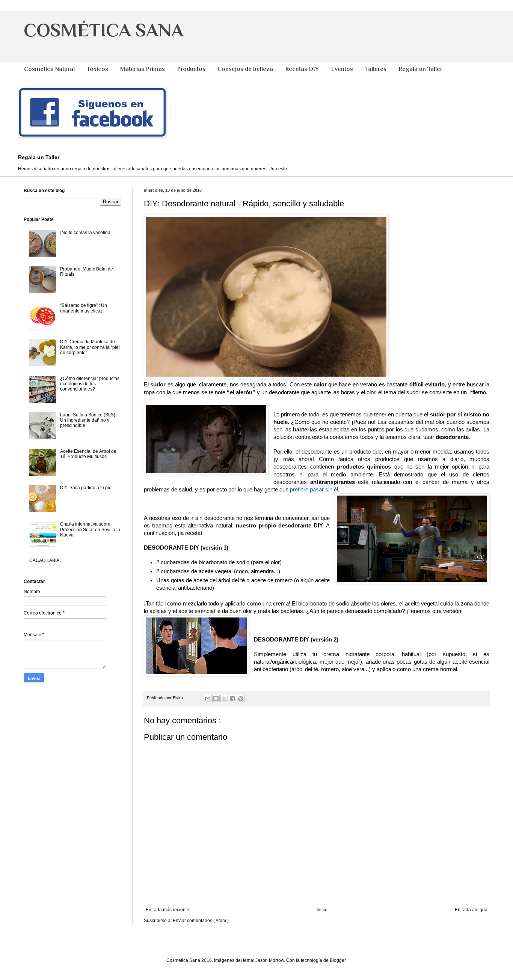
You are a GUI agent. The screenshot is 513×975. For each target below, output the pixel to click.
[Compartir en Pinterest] (240, 698)
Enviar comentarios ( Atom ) (201, 920)
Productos (191, 69)
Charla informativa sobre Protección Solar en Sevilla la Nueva (90, 529)
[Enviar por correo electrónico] (207, 698)
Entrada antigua (471, 909)
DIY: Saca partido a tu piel (86, 487)
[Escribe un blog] (216, 698)
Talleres (375, 69)
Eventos (342, 69)
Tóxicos (97, 69)
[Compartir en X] (224, 698)
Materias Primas (142, 69)
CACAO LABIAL (45, 560)
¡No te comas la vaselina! (86, 232)
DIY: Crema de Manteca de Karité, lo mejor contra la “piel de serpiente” (90, 347)
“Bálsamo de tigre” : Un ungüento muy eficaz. (83, 308)
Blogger (338, 960)
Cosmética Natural (49, 69)
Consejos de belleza (245, 69)
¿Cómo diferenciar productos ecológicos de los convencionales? (89, 384)
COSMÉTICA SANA (103, 30)
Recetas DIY (302, 69)
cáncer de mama (445, 482)
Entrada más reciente (167, 909)
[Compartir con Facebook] (232, 698)
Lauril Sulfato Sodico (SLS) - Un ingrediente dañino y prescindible (89, 420)
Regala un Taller (420, 69)
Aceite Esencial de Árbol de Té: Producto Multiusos (88, 454)
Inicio (322, 909)
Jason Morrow (269, 960)
